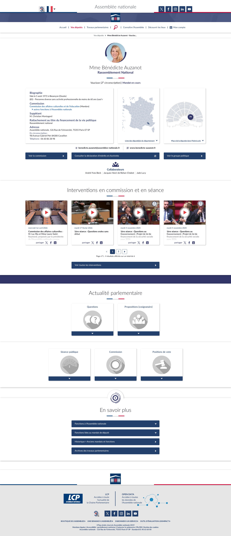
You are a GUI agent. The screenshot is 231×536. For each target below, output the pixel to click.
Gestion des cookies (151, 527)
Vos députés (99, 36)
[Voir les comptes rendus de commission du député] (115, 364)
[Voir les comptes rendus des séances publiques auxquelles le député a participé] (69, 364)
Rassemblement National (115, 72)
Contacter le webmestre (126, 527)
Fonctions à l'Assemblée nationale (115, 424)
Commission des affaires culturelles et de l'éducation (55, 106)
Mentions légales (78, 527)
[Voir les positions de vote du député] (162, 364)
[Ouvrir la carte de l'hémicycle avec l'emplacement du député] (185, 116)
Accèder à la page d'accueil (115, 16)
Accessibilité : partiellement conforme (101, 527)
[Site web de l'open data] (142, 498)
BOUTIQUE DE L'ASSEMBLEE (72, 521)
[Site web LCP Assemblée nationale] (88, 498)
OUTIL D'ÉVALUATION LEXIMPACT (154, 521)
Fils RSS (139, 527)
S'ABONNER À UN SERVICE (126, 521)
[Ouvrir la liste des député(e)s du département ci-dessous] (138, 116)
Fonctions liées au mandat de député (115, 433)
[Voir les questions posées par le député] (92, 319)
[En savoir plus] (138, 319)
